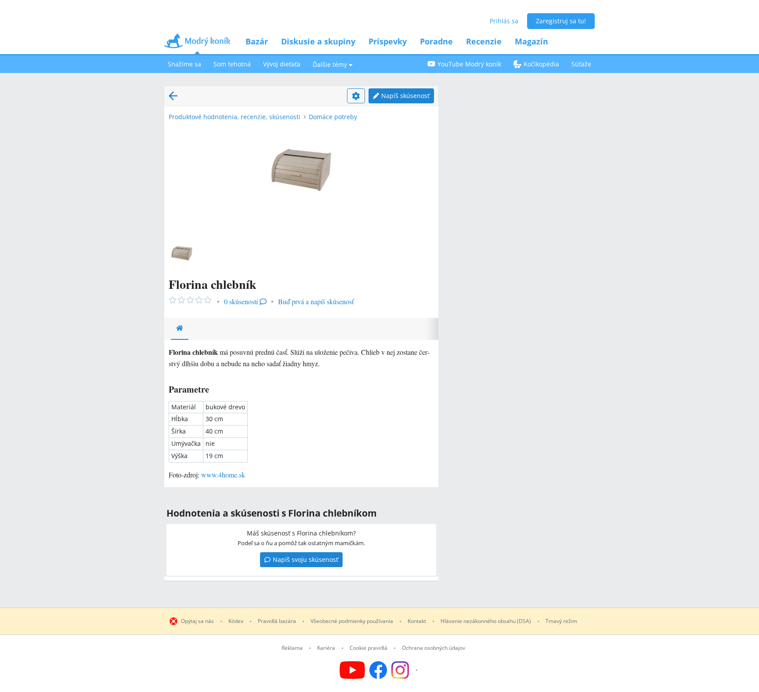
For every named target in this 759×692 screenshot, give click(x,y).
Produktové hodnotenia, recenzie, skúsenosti (234, 117)
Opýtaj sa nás (197, 621)
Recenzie (484, 41)
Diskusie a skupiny (318, 41)
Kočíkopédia (541, 64)
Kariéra (326, 648)
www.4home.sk (223, 474)
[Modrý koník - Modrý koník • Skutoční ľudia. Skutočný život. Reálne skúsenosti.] (197, 43)
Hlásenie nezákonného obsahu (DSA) (486, 621)
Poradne (436, 41)
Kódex (235, 621)
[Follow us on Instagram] (405, 670)
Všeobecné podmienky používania (352, 621)
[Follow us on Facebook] (378, 670)
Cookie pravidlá (368, 648)
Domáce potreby (333, 117)
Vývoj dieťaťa (281, 64)
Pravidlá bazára (277, 621)
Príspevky (388, 41)
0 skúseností (241, 301)
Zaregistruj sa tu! (561, 21)
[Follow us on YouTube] (352, 670)
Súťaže (581, 64)
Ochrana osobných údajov (433, 648)
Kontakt (417, 621)
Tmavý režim (561, 621)
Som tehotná (232, 64)
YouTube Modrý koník (469, 64)
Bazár (257, 41)
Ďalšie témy (330, 64)
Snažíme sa (184, 64)
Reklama (292, 648)
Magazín (531, 41)
